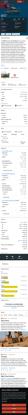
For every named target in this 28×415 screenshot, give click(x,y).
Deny (14, 405)
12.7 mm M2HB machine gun (8, 173)
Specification (6, 68)
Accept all (14, 408)
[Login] (26, 1)
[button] (27, 38)
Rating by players (14, 68)
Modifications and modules (14, 348)
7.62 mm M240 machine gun (8, 200)
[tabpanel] (14, 183)
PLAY (19, 1)
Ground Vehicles (12, 367)
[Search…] (23, 1)
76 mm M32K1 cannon (7, 151)
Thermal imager (5, 142)
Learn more (4, 401)
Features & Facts (23, 68)
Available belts (6, 197)
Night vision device (22, 142)
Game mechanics (4, 348)
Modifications (5, 263)
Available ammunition (7, 170)
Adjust (14, 412)
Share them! (14, 307)
